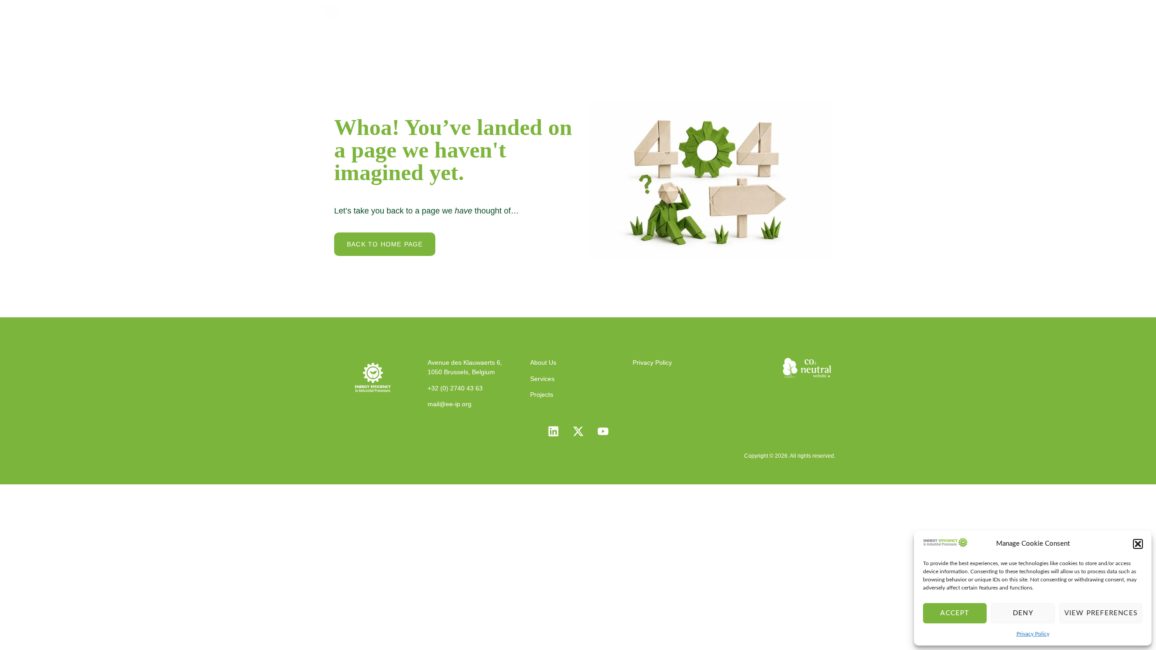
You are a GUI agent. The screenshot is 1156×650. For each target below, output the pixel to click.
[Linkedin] (553, 431)
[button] (1137, 543)
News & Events (751, 11)
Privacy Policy (1032, 633)
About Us (589, 11)
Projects (689, 11)
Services (640, 11)
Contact (812, 11)
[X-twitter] (578, 431)
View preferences (1100, 613)
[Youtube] (603, 431)
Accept (954, 613)
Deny (1023, 613)
